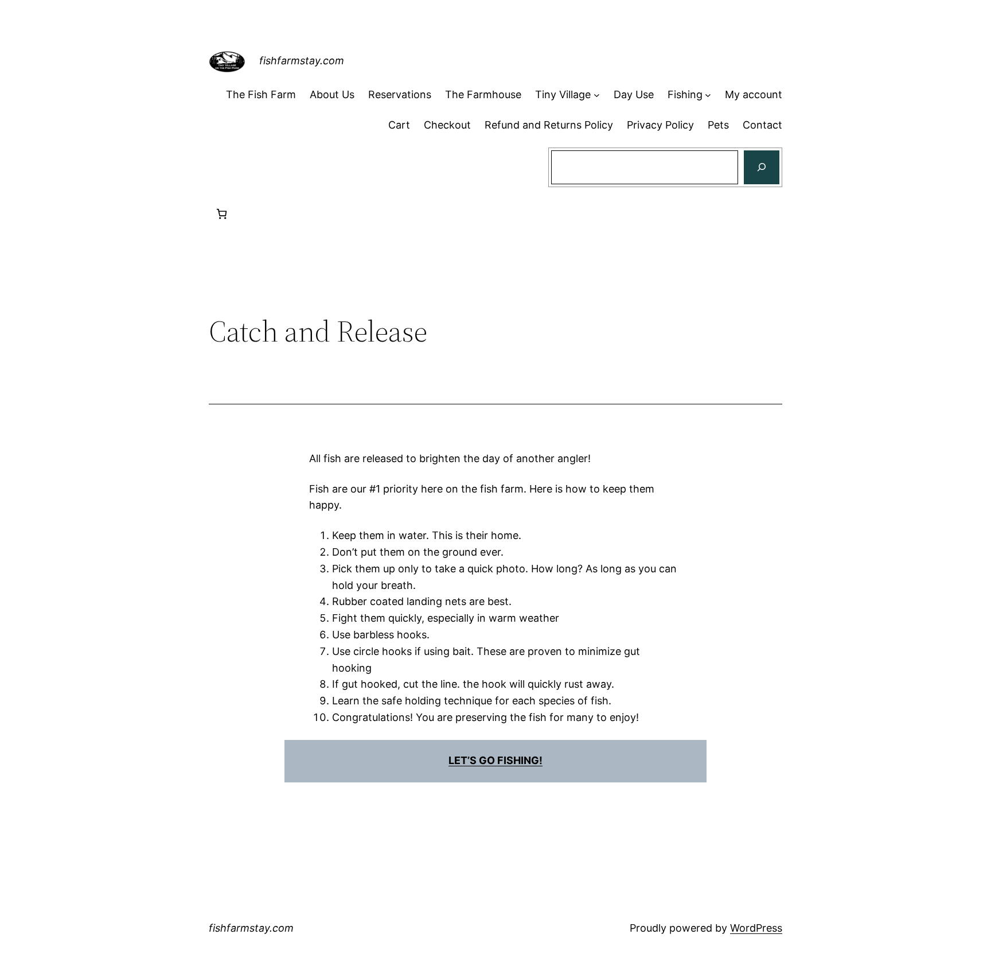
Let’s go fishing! (495, 760)
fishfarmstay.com (301, 61)
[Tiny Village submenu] (597, 95)
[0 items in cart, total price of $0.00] (222, 214)
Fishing (685, 94)
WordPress (756, 928)
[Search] (761, 167)
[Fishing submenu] (708, 95)
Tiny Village (563, 94)
